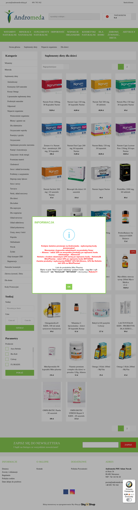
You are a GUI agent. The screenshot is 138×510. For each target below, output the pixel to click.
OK (69, 287)
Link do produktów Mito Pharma (69, 267)
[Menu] (133, 481)
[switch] (129, 499)
